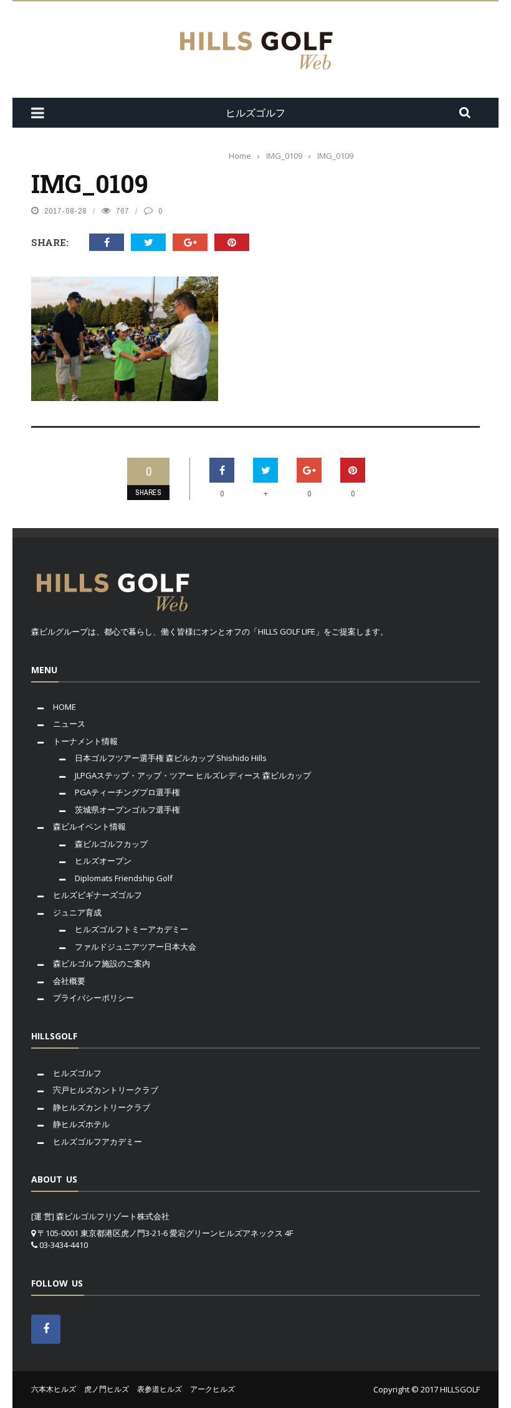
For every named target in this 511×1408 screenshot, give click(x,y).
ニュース (69, 723)
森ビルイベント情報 (89, 826)
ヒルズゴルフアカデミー (97, 1141)
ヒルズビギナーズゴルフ (97, 894)
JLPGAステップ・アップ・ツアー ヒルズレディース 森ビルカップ (193, 775)
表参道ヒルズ (159, 1389)
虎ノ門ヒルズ (106, 1389)
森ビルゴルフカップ (111, 843)
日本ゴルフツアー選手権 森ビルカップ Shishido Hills (171, 757)
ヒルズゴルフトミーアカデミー (131, 929)
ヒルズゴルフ (77, 1073)
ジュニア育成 (77, 912)
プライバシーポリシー (93, 997)
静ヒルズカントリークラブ (101, 1107)
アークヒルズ (212, 1389)
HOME (64, 706)
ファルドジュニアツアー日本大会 (135, 946)
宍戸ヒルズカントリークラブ (105, 1089)
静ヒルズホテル (81, 1124)
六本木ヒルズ (53, 1389)
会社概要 (69, 980)
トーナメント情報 (85, 741)
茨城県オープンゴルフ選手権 (127, 809)
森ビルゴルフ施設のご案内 (101, 963)
